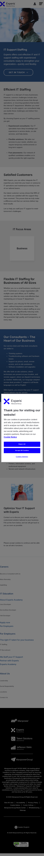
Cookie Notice (10, 437)
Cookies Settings (22, 456)
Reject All (22, 444)
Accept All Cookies (22, 450)
